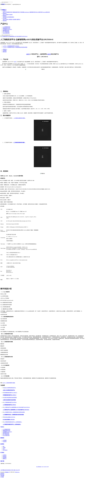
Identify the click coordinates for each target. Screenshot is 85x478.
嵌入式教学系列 (6, 31)
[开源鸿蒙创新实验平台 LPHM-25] (10, 392)
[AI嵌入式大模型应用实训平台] (9, 387)
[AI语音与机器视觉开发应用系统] (10, 397)
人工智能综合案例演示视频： (20, 118)
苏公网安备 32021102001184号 (42, 466)
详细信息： (5, 49)
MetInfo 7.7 (7, 472)
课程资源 (4, 51)
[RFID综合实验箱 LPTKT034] (9, 417)
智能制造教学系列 (6, 28)
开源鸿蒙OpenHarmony (7, 29)
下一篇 (15, 47)
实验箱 (13, 382)
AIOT (28, 54)
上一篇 (11, 45)
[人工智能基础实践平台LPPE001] (10, 402)
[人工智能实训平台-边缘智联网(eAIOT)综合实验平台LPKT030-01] (16, 407)
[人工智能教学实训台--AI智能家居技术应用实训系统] (14, 412)
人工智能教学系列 (6, 26)
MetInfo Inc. (17, 472)
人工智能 (7, 382)
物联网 (10, 382)
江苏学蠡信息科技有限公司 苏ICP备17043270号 (10, 470)
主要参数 (4, 50)
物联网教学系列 (6, 30)
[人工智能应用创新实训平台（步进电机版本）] (12, 421)
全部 (4, 12)
